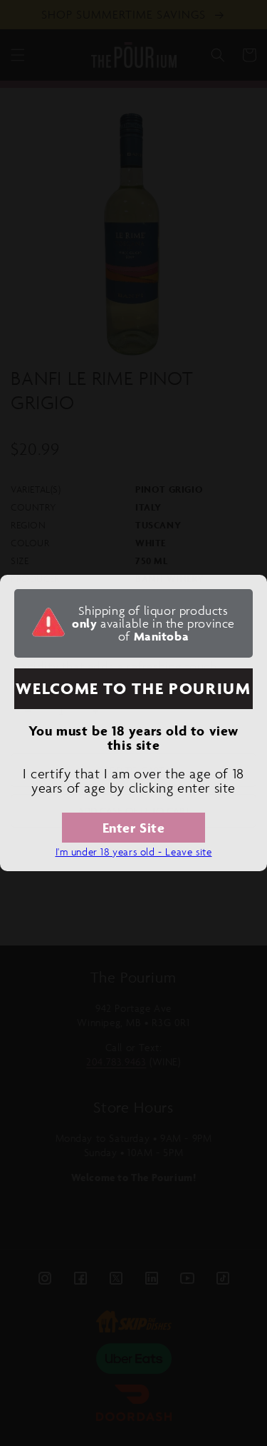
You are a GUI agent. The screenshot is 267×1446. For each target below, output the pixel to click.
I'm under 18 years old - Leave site (134, 851)
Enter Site (134, 827)
